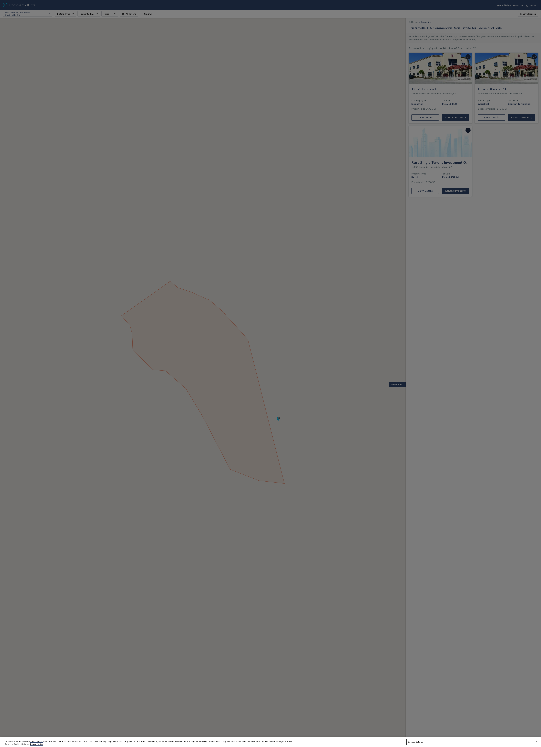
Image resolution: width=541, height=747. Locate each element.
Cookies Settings (415, 742)
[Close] (536, 742)
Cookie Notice (36, 744)
